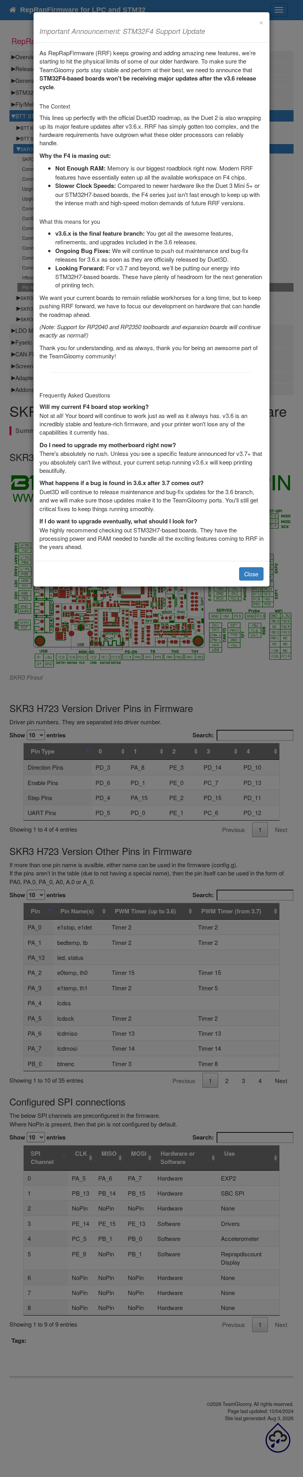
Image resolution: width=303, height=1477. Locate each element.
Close (251, 574)
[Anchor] (208, 30)
